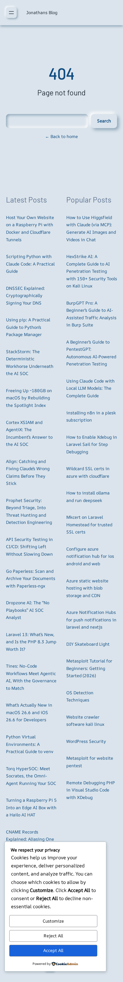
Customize (53, 921)
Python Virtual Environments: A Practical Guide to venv (29, 744)
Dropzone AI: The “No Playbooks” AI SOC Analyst (27, 610)
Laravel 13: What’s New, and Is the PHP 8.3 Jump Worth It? (31, 642)
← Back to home (61, 136)
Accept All (53, 950)
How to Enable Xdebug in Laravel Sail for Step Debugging (91, 444)
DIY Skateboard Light (88, 644)
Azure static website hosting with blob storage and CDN (87, 588)
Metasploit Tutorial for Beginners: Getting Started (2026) (89, 668)
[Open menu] (11, 12)
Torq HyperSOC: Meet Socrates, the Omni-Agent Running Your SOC (31, 776)
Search (104, 121)
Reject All (53, 935)
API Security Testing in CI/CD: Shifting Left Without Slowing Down (29, 546)
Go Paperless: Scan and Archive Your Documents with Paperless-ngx (30, 578)
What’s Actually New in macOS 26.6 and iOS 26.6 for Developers (29, 712)
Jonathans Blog (41, 12)
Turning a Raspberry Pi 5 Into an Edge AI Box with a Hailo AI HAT (31, 807)
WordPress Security (86, 741)
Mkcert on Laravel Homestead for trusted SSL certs (89, 524)
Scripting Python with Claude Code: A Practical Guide (30, 264)
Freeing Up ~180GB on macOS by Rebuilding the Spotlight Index (29, 398)
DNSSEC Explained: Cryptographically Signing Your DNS (25, 295)
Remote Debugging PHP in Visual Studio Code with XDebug (90, 790)
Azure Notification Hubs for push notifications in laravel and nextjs (91, 619)
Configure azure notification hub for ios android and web (90, 556)
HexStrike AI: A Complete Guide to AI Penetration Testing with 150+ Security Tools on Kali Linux (91, 271)
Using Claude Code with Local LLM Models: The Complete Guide (90, 388)
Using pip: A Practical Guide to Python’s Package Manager (28, 327)
